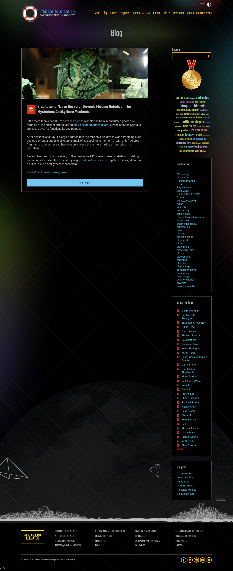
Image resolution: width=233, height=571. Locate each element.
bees (179, 230)
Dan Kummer (189, 364)
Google (176, 123)
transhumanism (186, 151)
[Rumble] (209, 560)
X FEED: (58, 536)
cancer (187, 114)
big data (181, 233)
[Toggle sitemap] (202, 5)
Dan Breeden (189, 331)
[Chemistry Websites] (192, 75)
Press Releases (204, 13)
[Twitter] (190, 560)
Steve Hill (187, 415)
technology (200, 147)
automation (183, 226)
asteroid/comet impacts (190, 217)
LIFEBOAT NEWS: (102, 531)
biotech (199, 106)
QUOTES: (178, 546)
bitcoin (195, 110)
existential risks (182, 118)
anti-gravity (183, 210)
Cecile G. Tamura (191, 380)
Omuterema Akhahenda (188, 371)
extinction (192, 118)
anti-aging (202, 98)
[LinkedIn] (196, 560)
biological (182, 240)
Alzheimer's (190, 98)
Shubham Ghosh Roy (193, 322)
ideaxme (178, 127)
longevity (191, 135)
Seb (184, 424)
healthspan (197, 122)
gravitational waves (88, 160)
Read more (85, 183)
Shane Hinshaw (190, 398)
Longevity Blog (185, 477)
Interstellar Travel (203, 127)
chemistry (182, 263)
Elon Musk (183, 190)
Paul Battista (189, 339)
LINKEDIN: (139, 531)
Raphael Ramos (190, 402)
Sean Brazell (189, 411)
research (194, 143)
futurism (206, 118)
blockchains (183, 256)
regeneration (183, 143)
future (199, 117)
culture (203, 114)
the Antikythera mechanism (90, 124)
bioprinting (183, 246)
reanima (188, 138)
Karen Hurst (188, 352)
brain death (179, 114)
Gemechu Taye (190, 344)
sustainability (189, 147)
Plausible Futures (186, 489)
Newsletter (178, 13)
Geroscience (184, 473)
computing (55, 172)
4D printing (183, 177)
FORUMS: (139, 546)
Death (207, 114)
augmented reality (187, 223)
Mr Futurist (183, 481)
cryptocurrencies (186, 286)
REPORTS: (99, 541)
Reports (136, 13)
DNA (179, 184)
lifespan (179, 135)
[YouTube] (202, 560)
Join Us (166, 13)
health (184, 122)
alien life (181, 207)
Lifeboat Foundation (41, 560)
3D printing (183, 174)
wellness (200, 151)
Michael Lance (190, 428)
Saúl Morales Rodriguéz (189, 317)
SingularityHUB (185, 493)
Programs (124, 13)
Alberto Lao (188, 393)
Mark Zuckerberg (186, 200)
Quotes (190, 13)
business (182, 259)
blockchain (204, 110)
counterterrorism (186, 279)
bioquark (186, 106)
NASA (200, 135)
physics (64, 172)
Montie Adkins (190, 436)
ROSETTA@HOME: (62, 546)
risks (199, 143)
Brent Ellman (189, 419)
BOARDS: (179, 536)
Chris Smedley (190, 445)
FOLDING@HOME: (142, 541)
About (97, 13)
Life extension (198, 130)
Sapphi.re (71, 560)
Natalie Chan (189, 406)
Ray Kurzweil (184, 187)
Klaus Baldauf (189, 376)
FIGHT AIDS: (60, 541)
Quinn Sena (188, 326)
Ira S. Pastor (188, 441)
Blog (105, 13)
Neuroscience (206, 135)
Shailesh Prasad (42, 172)
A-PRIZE (146, 13)
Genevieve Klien (190, 310)
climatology (183, 266)
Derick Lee (187, 389)
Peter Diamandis (186, 180)
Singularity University (189, 194)
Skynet (180, 197)
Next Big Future (185, 485)
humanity (208, 123)
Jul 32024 (31, 109)
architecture (183, 213)
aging (179, 98)
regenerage (199, 139)
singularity (205, 143)
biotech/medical (186, 250)
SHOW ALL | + (182, 450)
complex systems (186, 269)
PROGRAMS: (180, 541)
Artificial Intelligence (187, 102)
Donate (156, 13)
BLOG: (97, 536)
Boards (113, 13)
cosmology (183, 276)
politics (181, 139)
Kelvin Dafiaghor (191, 348)
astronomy (183, 220)
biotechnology (183, 110)
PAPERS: (98, 546)
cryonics (181, 282)
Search (207, 56)
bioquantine (200, 102)
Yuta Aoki (187, 385)
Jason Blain (188, 432)
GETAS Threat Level (32, 537)
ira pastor (183, 130)
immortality (189, 126)
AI (184, 98)
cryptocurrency (195, 114)
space (180, 146)
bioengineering (185, 236)
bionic (180, 243)
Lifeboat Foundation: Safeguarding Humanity (48, 13)
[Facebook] (183, 560)
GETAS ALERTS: (181, 531)
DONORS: (138, 536)
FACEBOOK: (59, 531)
